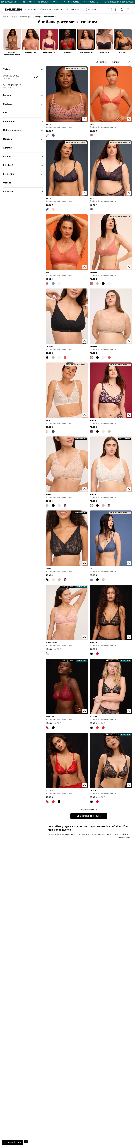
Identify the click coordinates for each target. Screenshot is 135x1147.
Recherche (92, 9)
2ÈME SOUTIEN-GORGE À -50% (54, 9)
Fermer (26, 1141)
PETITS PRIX (31, 9)
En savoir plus (124, 838)
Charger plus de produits (89, 816)
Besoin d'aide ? (14, 1142)
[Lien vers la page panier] (121, 9)
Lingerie (75, 9)
